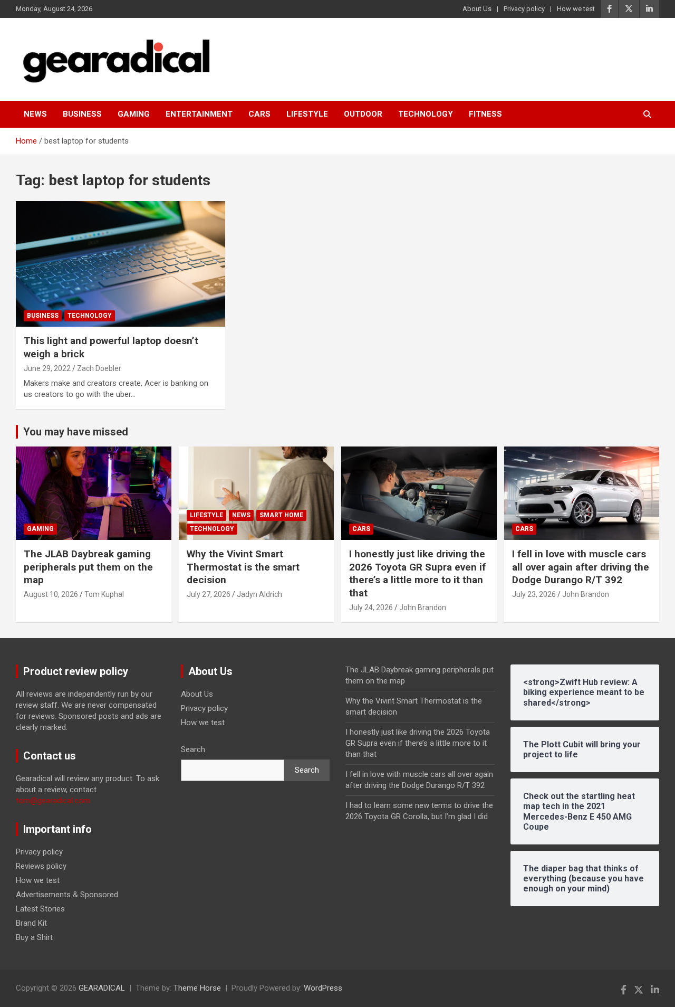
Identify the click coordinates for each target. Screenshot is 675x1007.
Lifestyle (307, 114)
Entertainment (199, 114)
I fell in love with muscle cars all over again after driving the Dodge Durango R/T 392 (580, 567)
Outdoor (363, 114)
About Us (476, 9)
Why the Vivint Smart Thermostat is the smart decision (243, 567)
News (35, 114)
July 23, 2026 (534, 594)
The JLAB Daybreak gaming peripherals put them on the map (88, 567)
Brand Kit (31, 923)
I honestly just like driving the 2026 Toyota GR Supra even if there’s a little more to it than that (417, 573)
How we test (576, 9)
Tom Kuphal (104, 594)
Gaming (134, 114)
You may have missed (75, 431)
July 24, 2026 (371, 607)
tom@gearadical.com (53, 800)
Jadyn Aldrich (259, 594)
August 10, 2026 (51, 594)
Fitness (485, 114)
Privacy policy (524, 9)
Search (193, 749)
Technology (425, 114)
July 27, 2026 (208, 594)
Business (82, 114)
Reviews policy (41, 866)
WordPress (323, 988)
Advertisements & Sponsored (67, 894)
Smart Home (281, 515)
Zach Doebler (99, 368)
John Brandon (422, 607)
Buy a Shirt (34, 937)
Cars (259, 114)
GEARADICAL (102, 988)
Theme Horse (197, 988)
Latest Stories (40, 909)
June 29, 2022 (47, 368)
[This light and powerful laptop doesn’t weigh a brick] (120, 264)
